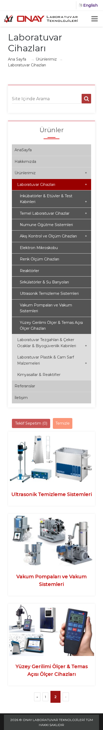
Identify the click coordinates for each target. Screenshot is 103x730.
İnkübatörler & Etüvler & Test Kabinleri (53, 199)
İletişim (21, 397)
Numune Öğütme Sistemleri (46, 224)
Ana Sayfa (17, 59)
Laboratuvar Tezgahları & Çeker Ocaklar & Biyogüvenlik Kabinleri (52, 342)
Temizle (62, 423)
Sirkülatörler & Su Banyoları (44, 282)
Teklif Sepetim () (31, 423)
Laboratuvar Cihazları (52, 184)
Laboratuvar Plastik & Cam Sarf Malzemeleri (52, 360)
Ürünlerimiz (46, 59)
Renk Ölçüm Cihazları (39, 259)
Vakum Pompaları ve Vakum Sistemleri (46, 308)
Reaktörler (29, 270)
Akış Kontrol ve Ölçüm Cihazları (53, 236)
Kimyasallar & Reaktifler (38, 374)
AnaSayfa (23, 150)
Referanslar (25, 386)
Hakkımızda (25, 161)
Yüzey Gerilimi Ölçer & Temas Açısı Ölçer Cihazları (51, 325)
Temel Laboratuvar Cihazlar (53, 213)
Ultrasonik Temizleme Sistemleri (49, 293)
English (90, 5)
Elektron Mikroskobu (39, 247)
